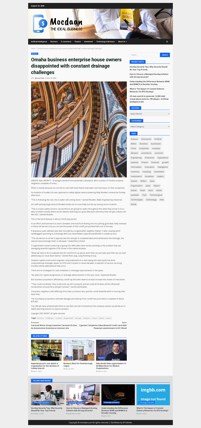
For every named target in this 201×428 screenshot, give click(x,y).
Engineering (136, 157)
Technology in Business (105, 42)
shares (134, 190)
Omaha (101, 318)
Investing (147, 171)
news (152, 181)
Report (157, 185)
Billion (133, 143)
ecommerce (146, 153)
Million (143, 181)
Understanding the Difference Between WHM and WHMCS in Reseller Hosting (118, 394)
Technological (156, 195)
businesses (156, 143)
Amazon (134, 139)
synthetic (135, 195)
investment (159, 171)
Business (54, 42)
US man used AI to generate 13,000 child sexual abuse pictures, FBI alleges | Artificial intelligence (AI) (149, 99)
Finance (78, 42)
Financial (155, 162)
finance (145, 162)
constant (58, 318)
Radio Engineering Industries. (109, 199)
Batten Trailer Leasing (105, 231)
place (148, 185)
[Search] (167, 41)
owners (108, 318)
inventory (135, 171)
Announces (146, 139)
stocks (159, 190)
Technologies (137, 199)
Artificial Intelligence (39, 42)
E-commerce (66, 42)
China (133, 148)
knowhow (149, 176)
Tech (144, 195)
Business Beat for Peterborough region (79, 350)
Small (142, 190)
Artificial (157, 139)
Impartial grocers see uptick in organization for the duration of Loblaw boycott (46, 350)
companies (144, 148)
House (94, 318)
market (134, 181)
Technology (151, 199)
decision (134, 153)
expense (134, 162)
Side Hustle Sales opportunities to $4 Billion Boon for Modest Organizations (111, 350)
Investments (136, 176)
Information (136, 167)
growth (165, 162)
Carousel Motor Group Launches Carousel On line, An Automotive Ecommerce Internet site (54, 325)
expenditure (162, 157)
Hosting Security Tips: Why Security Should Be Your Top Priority (47, 394)
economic (159, 153)
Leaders (160, 176)
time (162, 199)
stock (150, 190)
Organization (136, 185)
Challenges (50, 318)
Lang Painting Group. (87, 255)
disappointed (68, 318)
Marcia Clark (39, 78)
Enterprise (86, 318)
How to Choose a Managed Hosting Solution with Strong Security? (83, 394)
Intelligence (163, 167)
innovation (149, 167)
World (133, 204)
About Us (121, 42)
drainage (78, 318)
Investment (88, 42)
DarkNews (115, 422)
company (156, 148)
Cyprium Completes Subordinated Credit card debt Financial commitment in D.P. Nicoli (103, 325)
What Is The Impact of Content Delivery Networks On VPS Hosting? (153, 394)
